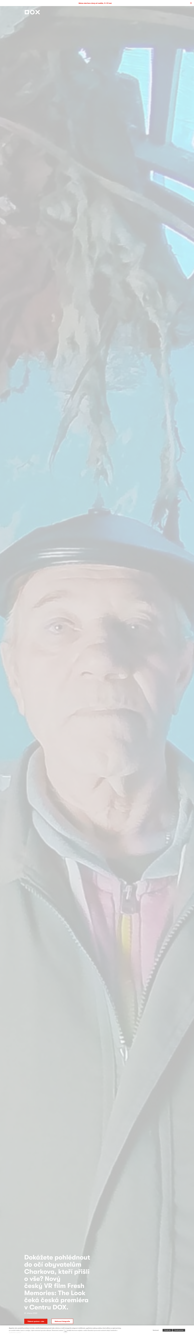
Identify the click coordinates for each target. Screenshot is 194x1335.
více (65, 1331)
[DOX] (32, 11)
